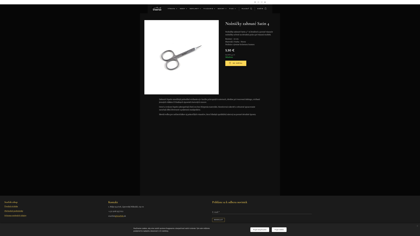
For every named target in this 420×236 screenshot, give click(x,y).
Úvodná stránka (11, 206)
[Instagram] (258, 2)
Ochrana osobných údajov (15, 215)
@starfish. (119, 216)
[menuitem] (172, 9)
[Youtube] (265, 2)
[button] (247, 9)
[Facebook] (255, 2)
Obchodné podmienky (13, 211)
